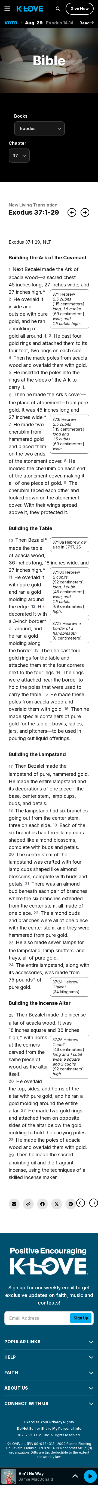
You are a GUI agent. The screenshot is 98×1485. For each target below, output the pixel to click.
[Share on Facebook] (42, 1204)
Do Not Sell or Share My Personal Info (49, 1428)
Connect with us (26, 1403)
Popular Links (22, 1341)
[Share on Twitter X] (56, 1204)
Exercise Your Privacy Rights (49, 1422)
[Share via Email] (14, 1204)
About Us (16, 1388)
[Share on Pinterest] (70, 1204)
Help (10, 1357)
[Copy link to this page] (28, 1204)
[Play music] (90, 1476)
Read (84, 23)
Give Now (80, 8)
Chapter (17, 143)
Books (20, 116)
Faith (11, 1372)
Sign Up (81, 1318)
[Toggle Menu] (7, 8)
